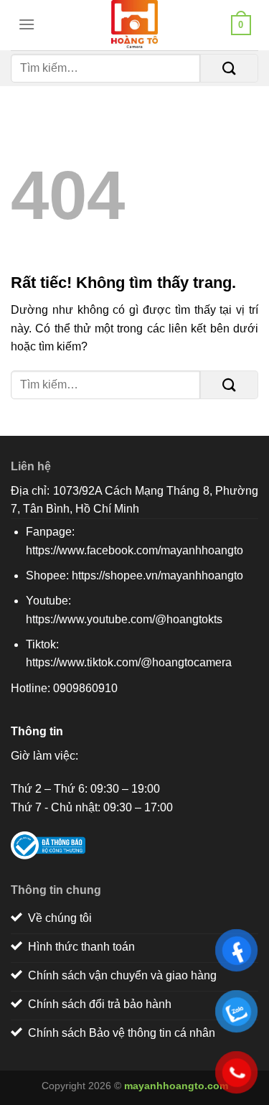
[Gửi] (229, 68)
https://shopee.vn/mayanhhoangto (157, 575)
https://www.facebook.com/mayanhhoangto (134, 550)
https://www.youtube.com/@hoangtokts (124, 619)
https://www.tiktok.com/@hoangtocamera (129, 662)
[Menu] (23, 24)
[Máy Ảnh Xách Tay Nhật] (135, 25)
